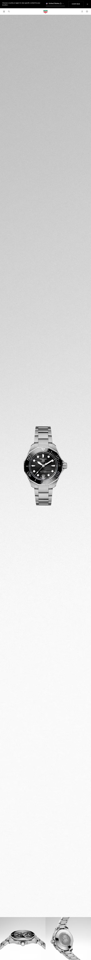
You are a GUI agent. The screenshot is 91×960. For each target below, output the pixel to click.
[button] (82, 11)
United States (54, 3)
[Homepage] (45, 11)
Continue (78, 4)
